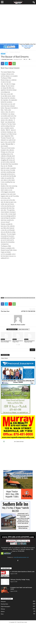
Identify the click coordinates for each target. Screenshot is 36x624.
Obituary (3, 609)
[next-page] (19, 344)
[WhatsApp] (14, 63)
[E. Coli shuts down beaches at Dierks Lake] (5, 574)
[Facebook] (2, 63)
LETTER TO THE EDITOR (28, 311)
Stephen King (31, 297)
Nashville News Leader (7, 59)
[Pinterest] (10, 63)
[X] (6, 63)
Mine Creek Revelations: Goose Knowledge (6, 341)
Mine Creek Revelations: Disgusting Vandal (29, 341)
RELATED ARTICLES (12, 329)
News (2, 614)
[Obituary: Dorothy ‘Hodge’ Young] (5, 582)
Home (2, 52)
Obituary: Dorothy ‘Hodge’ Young (19, 579)
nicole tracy (25, 297)
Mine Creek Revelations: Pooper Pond (18, 341)
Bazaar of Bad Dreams (9, 297)
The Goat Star (5, 311)
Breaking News (4, 604)
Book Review (18, 297)
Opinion (6, 52)
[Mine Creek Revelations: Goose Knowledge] (6, 336)
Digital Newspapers (5, 606)
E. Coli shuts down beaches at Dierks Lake (22, 571)
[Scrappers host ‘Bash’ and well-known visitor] (5, 590)
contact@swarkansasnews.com (21, 557)
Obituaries (3, 601)
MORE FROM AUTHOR (23, 329)
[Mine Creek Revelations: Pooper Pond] (18, 336)
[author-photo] (18, 319)
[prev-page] (17, 344)
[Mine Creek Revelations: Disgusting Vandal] (29, 336)
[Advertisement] (18, 23)
